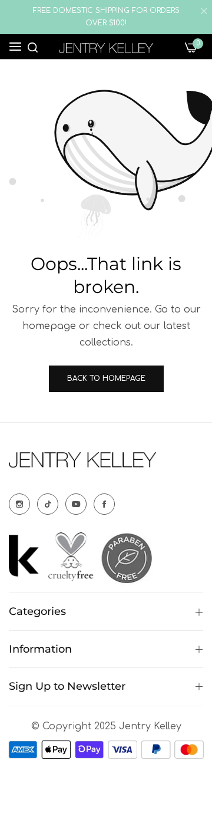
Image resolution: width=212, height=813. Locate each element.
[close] (203, 12)
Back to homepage (106, 378)
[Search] (33, 46)
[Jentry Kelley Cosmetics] (106, 48)
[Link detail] (19, 504)
